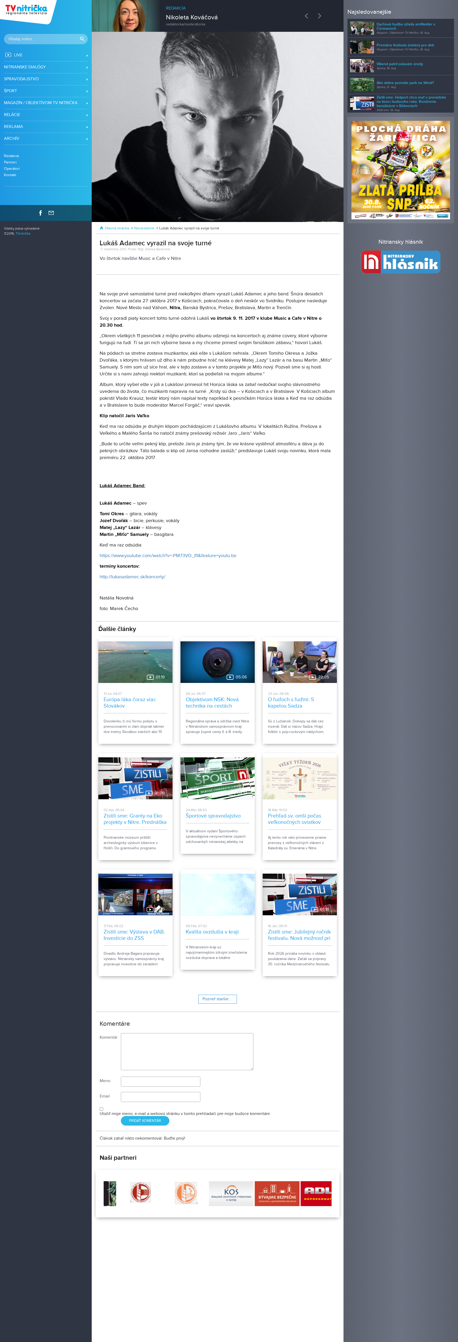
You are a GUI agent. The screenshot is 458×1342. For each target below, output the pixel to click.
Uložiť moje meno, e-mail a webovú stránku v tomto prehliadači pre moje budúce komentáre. (185, 1113)
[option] (218, 13)
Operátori (12, 168)
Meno (105, 1080)
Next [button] (321, 15)
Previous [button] (307, 15)
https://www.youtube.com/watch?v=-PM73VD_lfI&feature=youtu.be (168, 555)
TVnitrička (23, 234)
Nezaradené (144, 228)
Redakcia (11, 156)
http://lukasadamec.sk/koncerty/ (132, 577)
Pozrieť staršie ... (217, 999)
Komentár (108, 1037)
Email (105, 1096)
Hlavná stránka (117, 228)
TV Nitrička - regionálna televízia (29, 12)
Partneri (10, 162)
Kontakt (10, 175)
